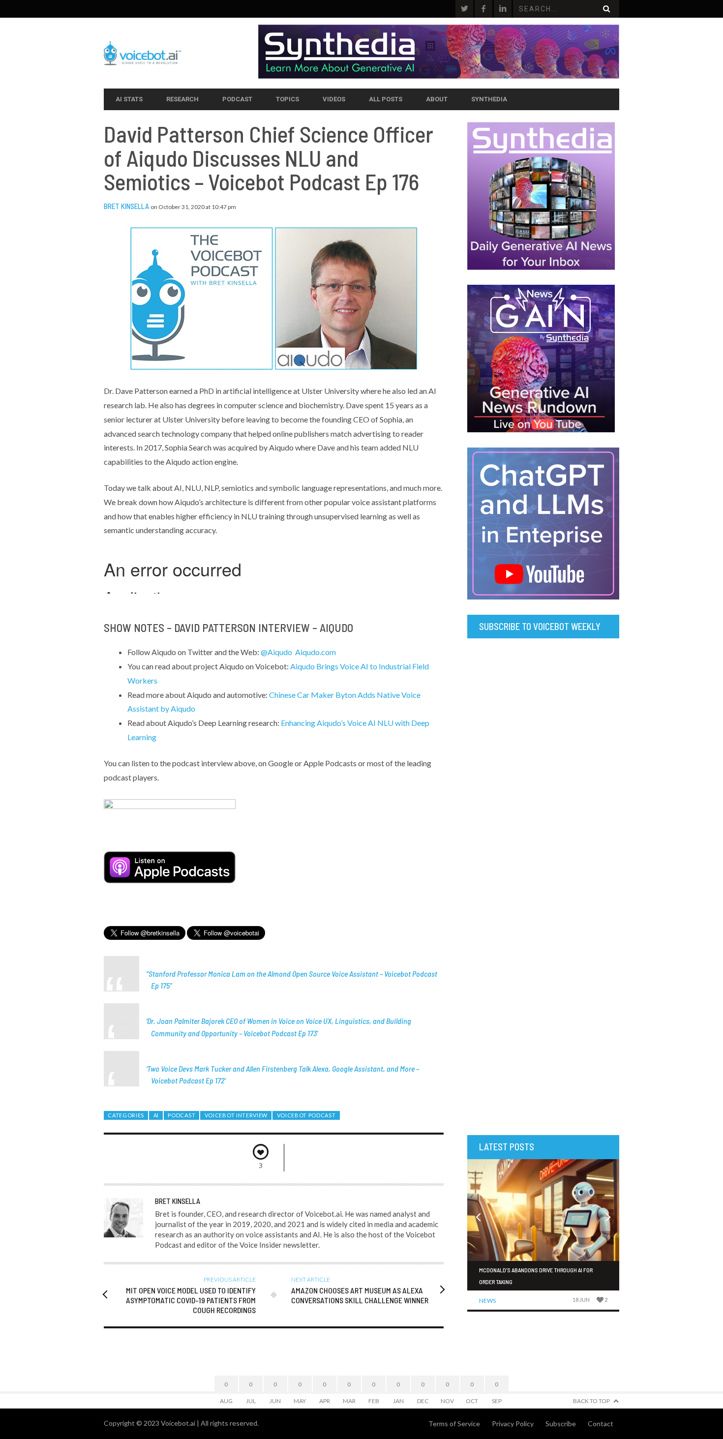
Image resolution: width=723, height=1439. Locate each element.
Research (182, 99)
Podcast (237, 99)
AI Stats (129, 99)
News (487, 1300)
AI (156, 1115)
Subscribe (560, 1423)
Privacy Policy (513, 1423)
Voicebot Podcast (306, 1115)
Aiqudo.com (315, 652)
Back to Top (591, 1401)
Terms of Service (454, 1423)
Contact (600, 1423)
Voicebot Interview (236, 1115)
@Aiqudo (276, 652)
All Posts (385, 99)
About (437, 99)
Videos (334, 99)
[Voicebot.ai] (181, 53)
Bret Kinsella (126, 206)
